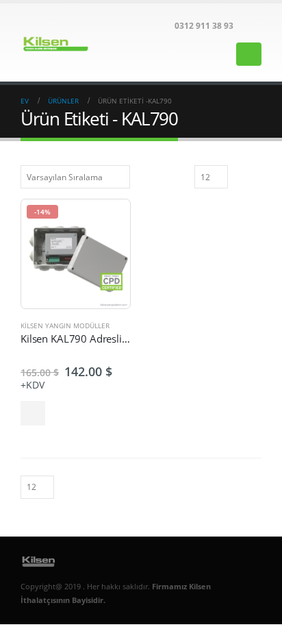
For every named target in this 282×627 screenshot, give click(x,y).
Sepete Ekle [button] (33, 413)
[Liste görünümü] (255, 176)
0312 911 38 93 (204, 25)
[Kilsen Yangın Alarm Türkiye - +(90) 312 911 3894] (58, 42)
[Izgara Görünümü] (240, 176)
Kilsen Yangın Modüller (65, 325)
